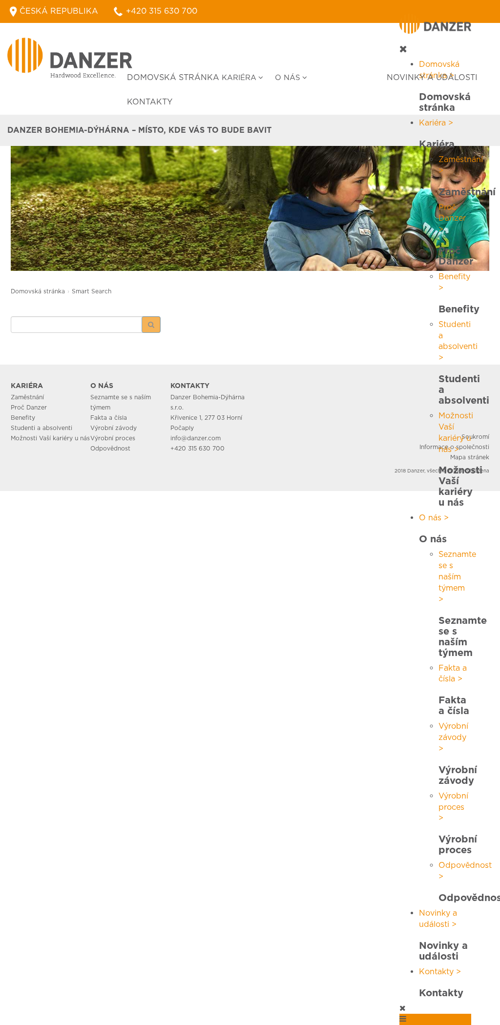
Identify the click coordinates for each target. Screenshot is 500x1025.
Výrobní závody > (453, 737)
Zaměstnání (27, 397)
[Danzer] (69, 58)
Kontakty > (440, 971)
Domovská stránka (173, 77)
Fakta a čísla (108, 417)
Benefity (23, 417)
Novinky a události (432, 77)
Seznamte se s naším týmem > (457, 576)
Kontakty (149, 101)
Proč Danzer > (452, 218)
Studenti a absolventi (41, 427)
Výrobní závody (113, 427)
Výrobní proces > (453, 807)
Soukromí (475, 436)
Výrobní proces (112, 438)
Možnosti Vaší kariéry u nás (50, 438)
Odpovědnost (110, 448)
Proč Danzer (29, 407)
